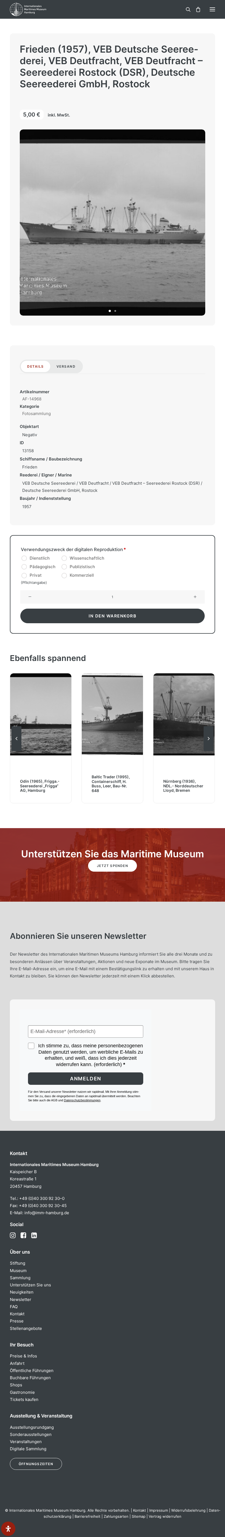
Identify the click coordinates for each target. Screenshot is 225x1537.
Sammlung (20, 1277)
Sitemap (138, 1516)
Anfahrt (17, 1363)
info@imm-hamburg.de (46, 1212)
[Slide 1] (110, 311)
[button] (212, 9)
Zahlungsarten (116, 1516)
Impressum (158, 1510)
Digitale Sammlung (28, 1448)
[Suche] (186, 9)
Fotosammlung (36, 413)
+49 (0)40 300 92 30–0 (41, 1198)
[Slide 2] (115, 311)
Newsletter (20, 1299)
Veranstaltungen (26, 1441)
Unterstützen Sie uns (30, 1284)
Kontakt (17, 1313)
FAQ (14, 1306)
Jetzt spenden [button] (112, 866)
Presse (17, 1321)
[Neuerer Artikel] (208, 750)
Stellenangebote (26, 1328)
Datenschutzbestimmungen (82, 1100)
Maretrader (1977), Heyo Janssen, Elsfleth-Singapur (181, 786)
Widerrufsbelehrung (188, 1510)
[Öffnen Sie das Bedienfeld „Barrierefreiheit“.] (8, 1529)
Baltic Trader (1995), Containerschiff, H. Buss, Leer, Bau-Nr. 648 (39, 783)
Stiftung (17, 1263)
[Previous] (16, 750)
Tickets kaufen (24, 1399)
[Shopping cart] (196, 9)
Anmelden (85, 1078)
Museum (18, 1270)
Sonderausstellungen (31, 1434)
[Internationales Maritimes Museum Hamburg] (37, 9)
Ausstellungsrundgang (32, 1427)
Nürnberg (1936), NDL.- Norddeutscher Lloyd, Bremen (112, 786)
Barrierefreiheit (87, 1516)
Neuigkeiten (21, 1292)
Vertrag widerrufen (165, 1516)
